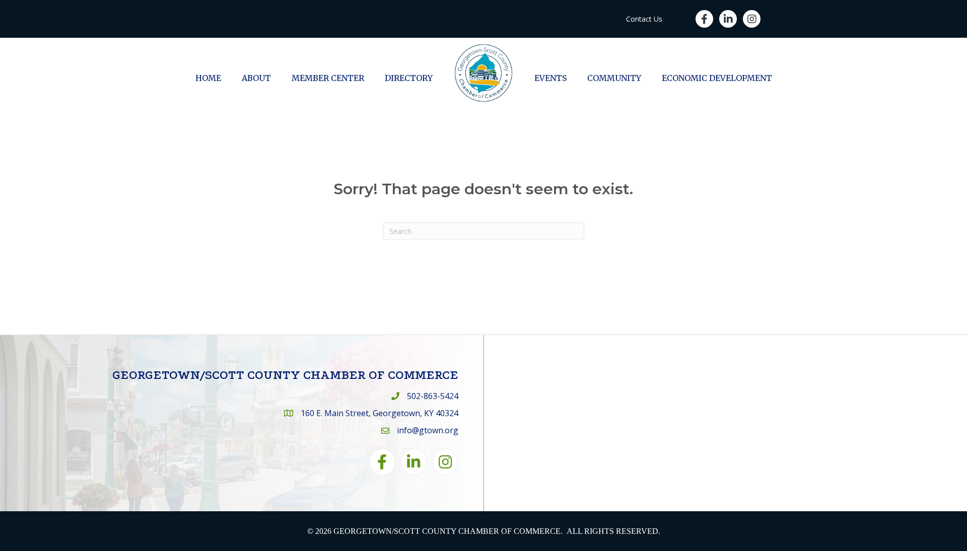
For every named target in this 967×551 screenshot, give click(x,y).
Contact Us (644, 19)
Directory (409, 78)
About (256, 78)
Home (208, 78)
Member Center (328, 78)
